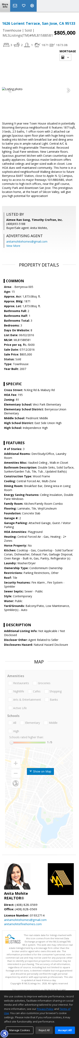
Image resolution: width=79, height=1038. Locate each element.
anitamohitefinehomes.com (23, 924)
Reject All (44, 1030)
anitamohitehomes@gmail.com (26, 241)
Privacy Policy (45, 1009)
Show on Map (41, 771)
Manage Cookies (19, 1030)
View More (13, 246)
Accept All (65, 1030)
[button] (4, 1033)
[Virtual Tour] (33, 6)
